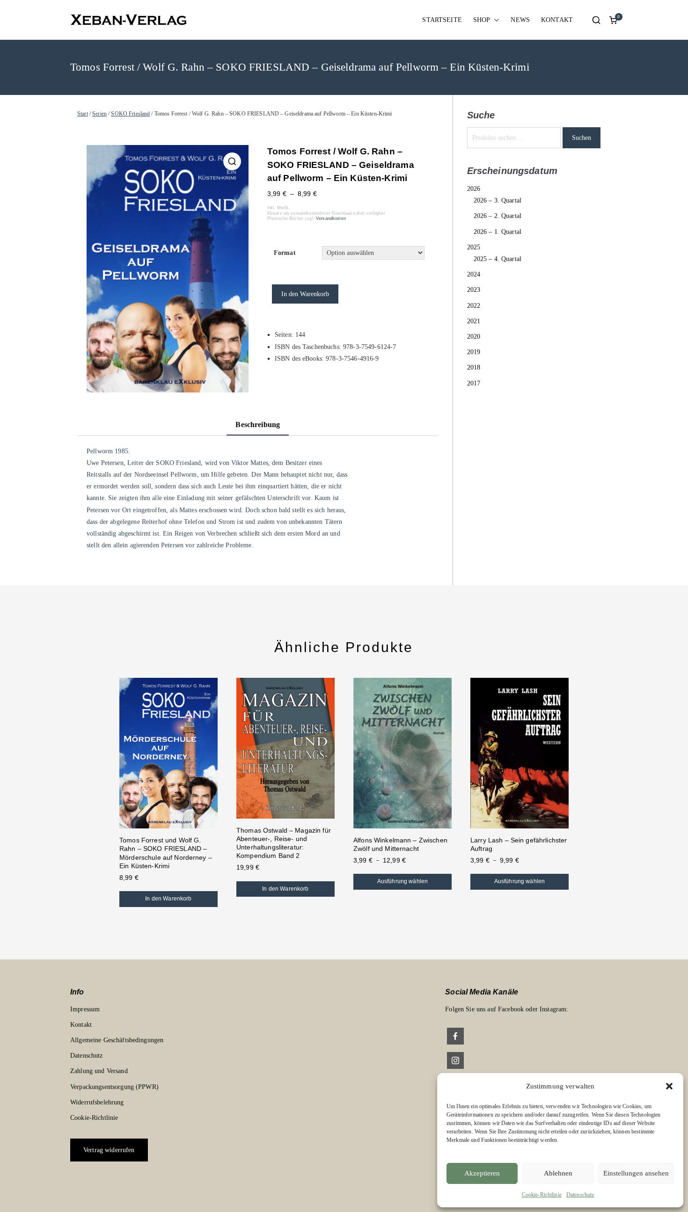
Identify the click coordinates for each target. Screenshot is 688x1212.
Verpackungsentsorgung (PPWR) (114, 1086)
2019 (474, 352)
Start (82, 113)
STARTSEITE (441, 19)
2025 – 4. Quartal (497, 258)
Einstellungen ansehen (636, 1173)
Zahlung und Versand (99, 1070)
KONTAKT (557, 19)
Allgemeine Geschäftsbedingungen (116, 1040)
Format (285, 252)
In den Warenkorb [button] (168, 898)
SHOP (481, 19)
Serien (99, 113)
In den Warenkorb (305, 294)
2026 (474, 188)
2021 (474, 321)
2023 (474, 289)
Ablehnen (558, 1173)
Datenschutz (580, 1194)
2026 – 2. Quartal (497, 215)
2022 (474, 305)
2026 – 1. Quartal (497, 231)
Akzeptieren (482, 1173)
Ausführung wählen (402, 881)
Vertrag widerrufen (109, 1150)
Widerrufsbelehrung (97, 1102)
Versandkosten (331, 218)
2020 (474, 336)
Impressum (85, 1009)
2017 (474, 383)
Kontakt (81, 1024)
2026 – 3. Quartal (497, 200)
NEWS (520, 19)
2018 (474, 367)
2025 (474, 247)
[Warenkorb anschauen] (613, 20)
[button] (669, 1086)
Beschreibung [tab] (257, 424)
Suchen (581, 137)
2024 (474, 274)
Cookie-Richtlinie (542, 1194)
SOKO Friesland (130, 113)
